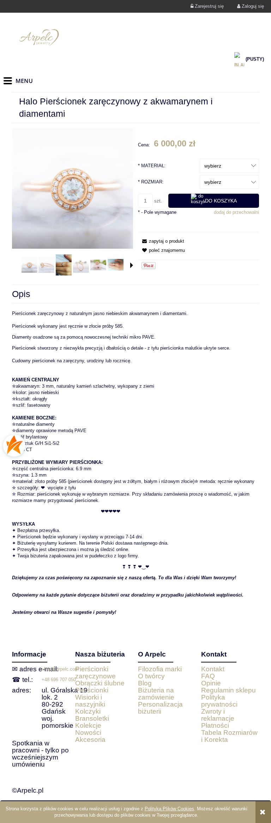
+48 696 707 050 (59, 679)
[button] (131, 265)
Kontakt (212, 669)
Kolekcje (88, 725)
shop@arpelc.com (60, 669)
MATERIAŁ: (151, 165)
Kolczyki (88, 711)
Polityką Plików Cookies (169, 808)
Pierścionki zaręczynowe (95, 672)
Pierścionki (91, 690)
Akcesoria (90, 739)
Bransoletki (92, 718)
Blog (145, 683)
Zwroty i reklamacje (217, 715)
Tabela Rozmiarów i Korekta (229, 736)
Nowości (88, 732)
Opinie (211, 683)
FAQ (208, 676)
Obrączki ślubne (100, 683)
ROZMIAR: (151, 181)
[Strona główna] (135, 37)
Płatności (215, 725)
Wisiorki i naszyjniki (90, 701)
